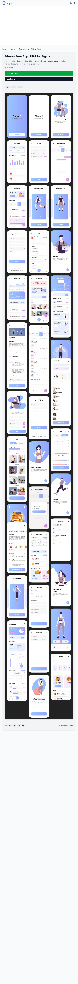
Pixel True (10, 67)
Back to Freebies (67, 726)
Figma (20, 87)
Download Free (12, 73)
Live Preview (11, 79)
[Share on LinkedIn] (18, 725)
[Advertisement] (39, 25)
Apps (7, 87)
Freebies (12, 49)
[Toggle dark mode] (71, 3)
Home (4, 49)
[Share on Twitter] (14, 725)
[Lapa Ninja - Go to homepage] (8, 3)
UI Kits (13, 87)
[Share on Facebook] (23, 725)
